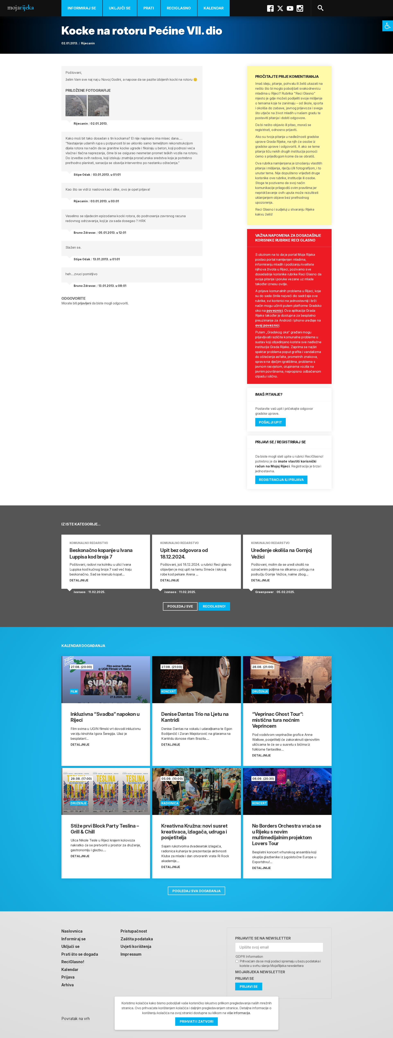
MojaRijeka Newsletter (260, 972)
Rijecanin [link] (88, 43)
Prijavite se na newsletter (263, 938)
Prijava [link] (68, 977)
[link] (387, 25)
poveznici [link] (275, 310)
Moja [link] (20, 7)
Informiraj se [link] (82, 8)
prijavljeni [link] (84, 303)
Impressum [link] (131, 954)
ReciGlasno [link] (179, 8)
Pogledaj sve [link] (180, 606)
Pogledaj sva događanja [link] (196, 891)
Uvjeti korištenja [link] (136, 946)
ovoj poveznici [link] (267, 325)
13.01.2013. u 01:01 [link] (106, 259)
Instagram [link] (300, 8)
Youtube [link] (290, 8)
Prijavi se (244, 978)
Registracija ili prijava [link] (281, 480)
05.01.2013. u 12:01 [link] (112, 232)
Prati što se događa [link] (79, 954)
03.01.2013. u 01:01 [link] (107, 174)
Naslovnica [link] (71, 931)
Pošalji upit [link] (270, 422)
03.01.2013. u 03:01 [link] (104, 201)
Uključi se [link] (120, 8)
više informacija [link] (238, 1013)
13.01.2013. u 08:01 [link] (112, 285)
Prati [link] (148, 8)
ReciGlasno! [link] (214, 606)
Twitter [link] (280, 8)
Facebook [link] (270, 8)
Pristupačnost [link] (134, 931)
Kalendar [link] (214, 8)
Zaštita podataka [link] (137, 939)
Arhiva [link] (67, 985)
